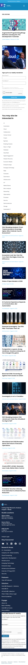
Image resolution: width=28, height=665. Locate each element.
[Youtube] (3, 543)
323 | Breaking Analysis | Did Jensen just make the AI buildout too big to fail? (13, 419)
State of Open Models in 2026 (12, 281)
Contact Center (7, 135)
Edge (5, 170)
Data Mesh (6, 153)
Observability (7, 194)
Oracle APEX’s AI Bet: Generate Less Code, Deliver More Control (13, 467)
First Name (5, 80)
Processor (6, 197)
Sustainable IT (7, 209)
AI (4, 123)
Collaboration (7, 132)
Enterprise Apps (8, 164)
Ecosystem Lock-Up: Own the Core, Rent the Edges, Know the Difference (13, 257)
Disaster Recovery (8, 158)
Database (6, 150)
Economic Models (8, 161)
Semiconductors (8, 203)
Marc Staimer (5, 355)
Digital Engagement (8, 156)
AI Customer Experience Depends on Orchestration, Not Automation (13, 304)
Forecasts (6, 173)
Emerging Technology (9, 167)
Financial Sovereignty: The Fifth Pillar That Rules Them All (13, 327)
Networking (6, 191)
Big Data (6, 141)
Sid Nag (4, 284)
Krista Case (4, 378)
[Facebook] (15, 543)
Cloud (5, 129)
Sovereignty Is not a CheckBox (12, 396)
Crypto (5, 138)
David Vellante (5, 235)
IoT (4, 182)
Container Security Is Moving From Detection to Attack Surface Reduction (14, 491)
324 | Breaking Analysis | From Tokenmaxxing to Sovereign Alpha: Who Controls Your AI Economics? (12, 230)
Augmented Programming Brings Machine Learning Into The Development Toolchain (13, 35)
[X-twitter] (7, 543)
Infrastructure (7, 179)
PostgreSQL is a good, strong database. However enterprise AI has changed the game (13, 351)
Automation (6, 126)
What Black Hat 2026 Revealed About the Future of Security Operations (12, 443)
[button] (2, 5)
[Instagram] (20, 543)
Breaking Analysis (8, 144)
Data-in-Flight (7, 147)
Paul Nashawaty (5, 308)
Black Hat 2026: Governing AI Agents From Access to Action (12, 375)
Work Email (5, 75)
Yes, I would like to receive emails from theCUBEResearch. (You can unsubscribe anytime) (12, 88)
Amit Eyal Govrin (14, 235)
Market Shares (7, 185)
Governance (7, 176)
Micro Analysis (7, 188)
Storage (5, 206)
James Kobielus (6, 39)
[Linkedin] (11, 543)
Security (6, 200)
